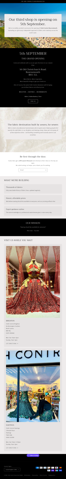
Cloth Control (11, 475)
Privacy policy (35, 475)
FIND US (33, 101)
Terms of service (43, 475)
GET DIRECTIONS (11, 343)
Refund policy (27, 475)
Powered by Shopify (18, 475)
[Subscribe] (45, 170)
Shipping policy (52, 475)
